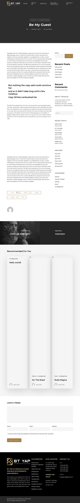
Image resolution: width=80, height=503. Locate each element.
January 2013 (58, 166)
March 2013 (58, 161)
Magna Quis (58, 77)
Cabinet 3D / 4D (35, 469)
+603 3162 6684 (64, 471)
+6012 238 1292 (64, 469)
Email (31, 426)
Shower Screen (35, 486)
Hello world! (58, 67)
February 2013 (59, 163)
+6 (64, 465)
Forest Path (58, 74)
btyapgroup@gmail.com (66, 477)
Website (54, 426)
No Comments (48, 29)
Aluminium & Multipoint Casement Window (37, 464)
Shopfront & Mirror (36, 484)
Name (9, 426)
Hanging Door (35, 479)
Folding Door (35, 471)
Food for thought (59, 179)
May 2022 (57, 153)
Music (56, 184)
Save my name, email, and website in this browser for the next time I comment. (31, 434)
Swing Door (34, 481)
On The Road (58, 69)
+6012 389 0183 (64, 467)
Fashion (33, 20)
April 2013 (57, 158)
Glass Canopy (35, 476)
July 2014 (57, 156)
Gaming (57, 181)
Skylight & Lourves (36, 489)
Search (57, 53)
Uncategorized (44, 20)
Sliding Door (34, 474)
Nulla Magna (58, 72)
